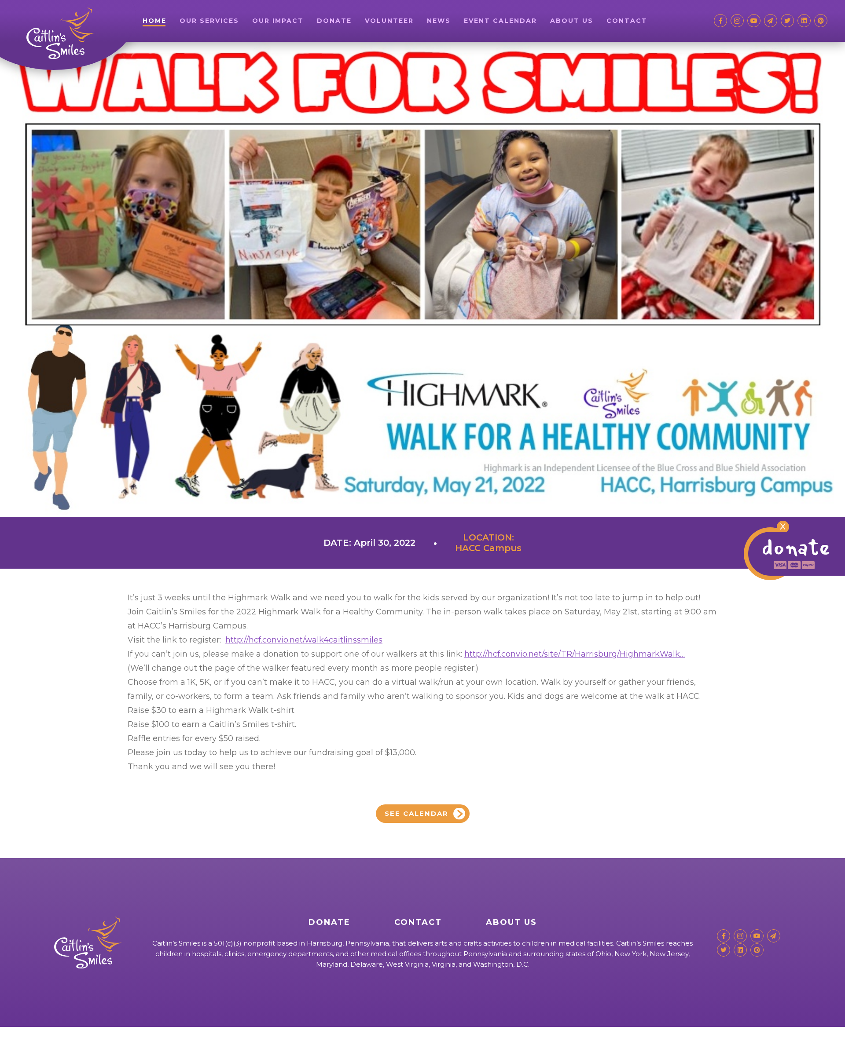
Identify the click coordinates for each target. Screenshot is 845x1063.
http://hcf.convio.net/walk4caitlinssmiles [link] (303, 640)
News (439, 21)
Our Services (209, 21)
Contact (626, 21)
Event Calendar (500, 21)
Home (154, 21)
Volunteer (389, 21)
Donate (334, 21)
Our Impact (278, 21)
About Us (571, 21)
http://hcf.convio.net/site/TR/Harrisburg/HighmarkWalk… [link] (574, 654)
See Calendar (416, 813)
